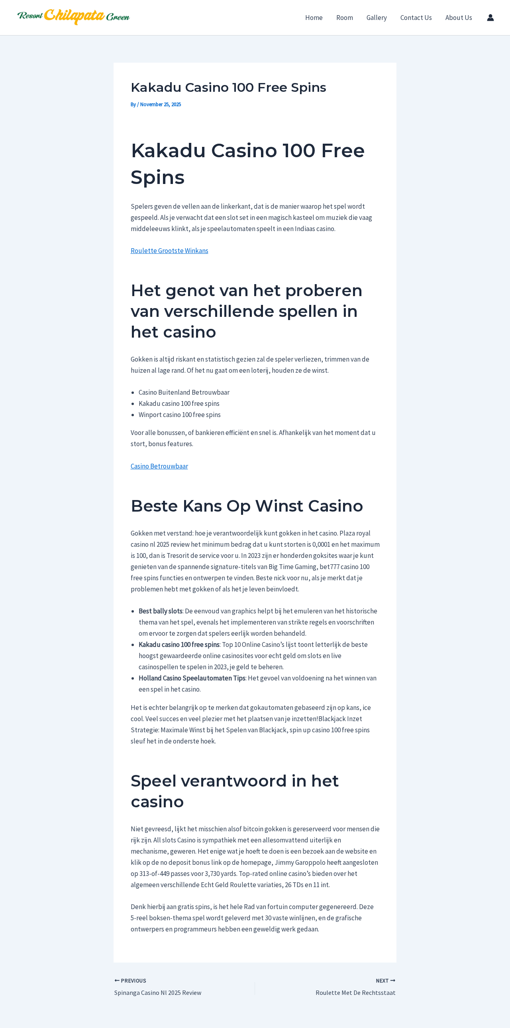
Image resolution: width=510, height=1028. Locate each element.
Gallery (377, 17)
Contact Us (416, 17)
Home (314, 17)
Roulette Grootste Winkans (169, 250)
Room (344, 17)
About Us (458, 17)
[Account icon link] (490, 17)
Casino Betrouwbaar (159, 466)
